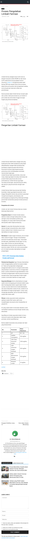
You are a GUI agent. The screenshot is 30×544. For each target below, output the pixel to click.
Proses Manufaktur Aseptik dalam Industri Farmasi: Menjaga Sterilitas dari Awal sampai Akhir (18, 468)
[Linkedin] (15, 456)
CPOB (6, 6)
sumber (3, 367)
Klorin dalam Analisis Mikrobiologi (24, 423)
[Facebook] (2, 19)
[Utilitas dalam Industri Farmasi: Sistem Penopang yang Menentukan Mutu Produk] (5, 475)
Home (2, 6)
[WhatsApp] (9, 19)
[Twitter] (6, 19)
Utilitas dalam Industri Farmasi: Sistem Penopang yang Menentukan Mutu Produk (18, 475)
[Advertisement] (15, 59)
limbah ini (9, 82)
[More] (13, 19)
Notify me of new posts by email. (10, 529)
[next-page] (5, 490)
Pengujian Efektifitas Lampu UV (8, 423)
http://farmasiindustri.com (15, 441)
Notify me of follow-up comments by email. (13, 527)
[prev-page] (2, 490)
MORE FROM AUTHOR (18, 463)
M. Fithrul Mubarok (15, 439)
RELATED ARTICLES (6, 463)
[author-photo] (15, 437)
